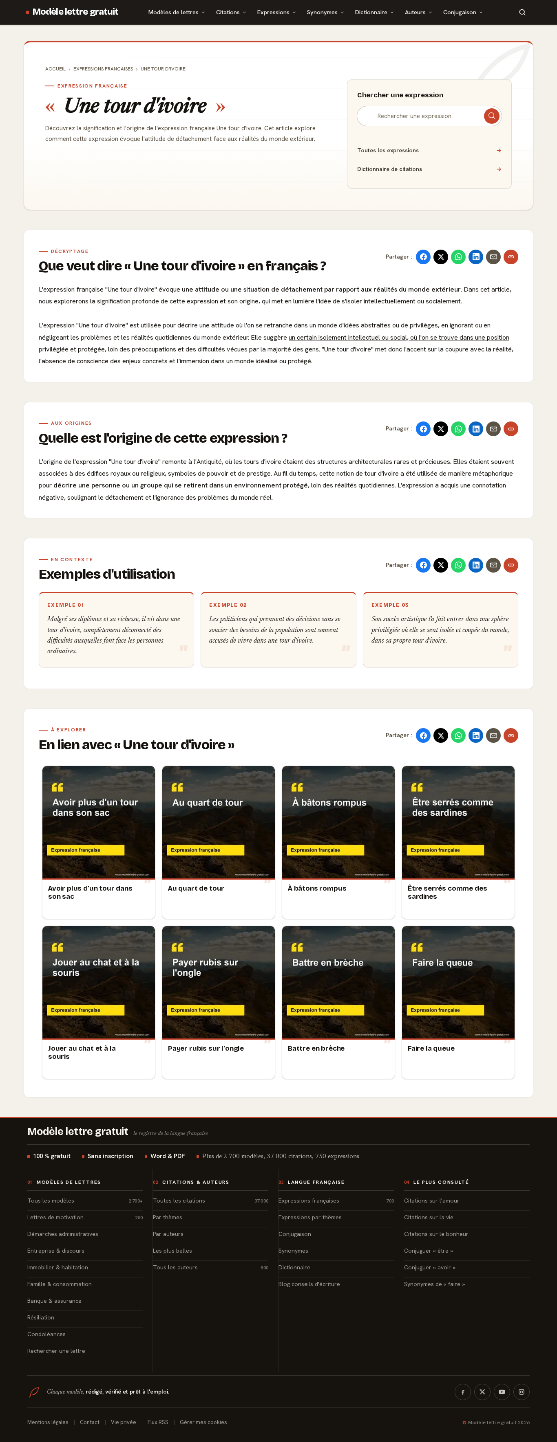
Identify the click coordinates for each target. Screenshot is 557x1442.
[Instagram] (521, 1392)
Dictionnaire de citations (429, 169)
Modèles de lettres (173, 12)
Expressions (273, 12)
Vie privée (123, 1422)
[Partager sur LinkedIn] (476, 257)
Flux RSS (158, 1422)
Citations (228, 12)
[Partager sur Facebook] (423, 257)
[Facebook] (463, 1392)
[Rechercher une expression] (492, 116)
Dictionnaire (371, 12)
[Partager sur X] (440, 257)
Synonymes (322, 12)
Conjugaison (459, 12)
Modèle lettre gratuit (76, 12)
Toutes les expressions (429, 150)
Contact (89, 1422)
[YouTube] (502, 1392)
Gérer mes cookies (203, 1422)
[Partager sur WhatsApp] (458, 257)
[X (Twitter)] (482, 1392)
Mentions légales (48, 1422)
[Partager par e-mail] (493, 257)
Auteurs (415, 12)
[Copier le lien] (511, 257)
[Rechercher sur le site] (522, 12)
